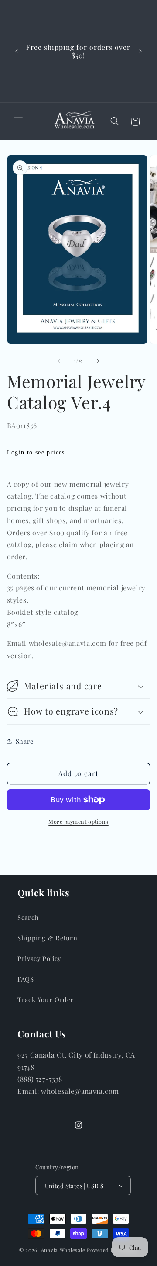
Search (28, 917)
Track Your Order (45, 999)
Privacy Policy (39, 958)
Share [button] (25, 741)
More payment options (78, 821)
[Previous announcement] (16, 51)
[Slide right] (98, 361)
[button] (18, 121)
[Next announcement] (140, 51)
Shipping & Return (47, 937)
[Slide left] (58, 361)
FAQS (25, 979)
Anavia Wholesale (63, 1250)
